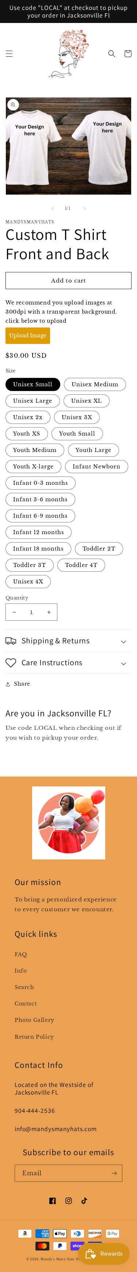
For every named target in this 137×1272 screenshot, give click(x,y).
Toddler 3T (29, 565)
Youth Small (77, 433)
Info (21, 971)
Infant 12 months (38, 532)
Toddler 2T (99, 548)
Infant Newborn (97, 466)
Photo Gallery (34, 1020)
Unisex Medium (95, 384)
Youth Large (93, 450)
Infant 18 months (38, 548)
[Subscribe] (114, 1173)
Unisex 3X (77, 417)
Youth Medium (35, 450)
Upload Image (27, 335)
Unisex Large (32, 401)
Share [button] (22, 684)
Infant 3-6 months (40, 499)
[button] (9, 54)
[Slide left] (53, 208)
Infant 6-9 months (40, 516)
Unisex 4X (28, 581)
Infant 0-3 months (40, 483)
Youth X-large (33, 466)
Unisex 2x (28, 417)
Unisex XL (86, 401)
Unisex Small (33, 384)
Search (24, 987)
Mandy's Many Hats (58, 1259)
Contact (26, 1003)
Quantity (16, 598)
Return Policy (34, 1037)
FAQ (21, 954)
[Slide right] (85, 208)
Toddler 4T (81, 565)
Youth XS (26, 433)
